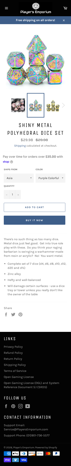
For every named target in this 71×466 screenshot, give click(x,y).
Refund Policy (13, 352)
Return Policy (13, 359)
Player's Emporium (23, 447)
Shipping (20, 145)
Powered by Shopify (46, 447)
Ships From (10, 169)
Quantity (9, 186)
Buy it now (34, 220)
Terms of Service (15, 371)
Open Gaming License (19, 377)
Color (39, 169)
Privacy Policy (13, 346)
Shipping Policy (15, 365)
